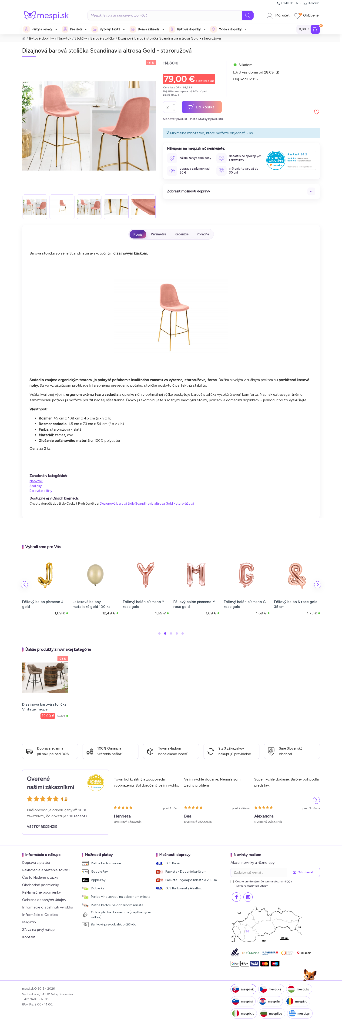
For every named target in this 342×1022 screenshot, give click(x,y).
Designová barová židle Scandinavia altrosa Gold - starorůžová (147, 504)
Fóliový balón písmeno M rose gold (194, 604)
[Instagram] (248, 897)
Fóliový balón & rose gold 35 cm (296, 604)
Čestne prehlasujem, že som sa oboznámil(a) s (263, 883)
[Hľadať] (248, 15)
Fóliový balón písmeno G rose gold (245, 604)
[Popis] (138, 234)
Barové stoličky (102, 38)
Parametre (158, 234)
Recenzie (181, 234)
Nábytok (64, 38)
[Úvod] (24, 38)
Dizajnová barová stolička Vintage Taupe (44, 706)
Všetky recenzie (42, 827)
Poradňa (203, 234)
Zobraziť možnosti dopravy (188, 191)
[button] (23, 206)
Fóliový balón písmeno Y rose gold (143, 604)
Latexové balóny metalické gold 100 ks (91, 604)
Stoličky (80, 38)
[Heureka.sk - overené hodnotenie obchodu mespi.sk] (291, 160)
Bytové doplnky (41, 38)
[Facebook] (236, 897)
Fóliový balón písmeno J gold (42, 604)
